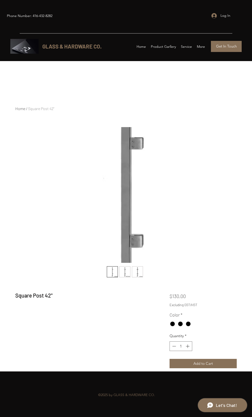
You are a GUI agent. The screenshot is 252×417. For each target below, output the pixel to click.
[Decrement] (173, 346)
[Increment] (188, 346)
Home (20, 108)
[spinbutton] (181, 346)
